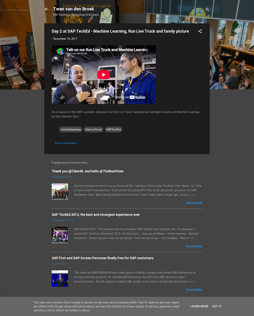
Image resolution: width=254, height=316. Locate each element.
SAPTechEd (114, 129)
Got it (216, 306)
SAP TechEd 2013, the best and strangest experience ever (96, 215)
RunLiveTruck (94, 129)
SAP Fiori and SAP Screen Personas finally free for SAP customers (103, 258)
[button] (200, 32)
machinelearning (71, 129)
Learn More (199, 306)
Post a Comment (65, 143)
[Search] (207, 10)
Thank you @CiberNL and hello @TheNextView (87, 171)
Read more (194, 203)
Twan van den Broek (73, 9)
